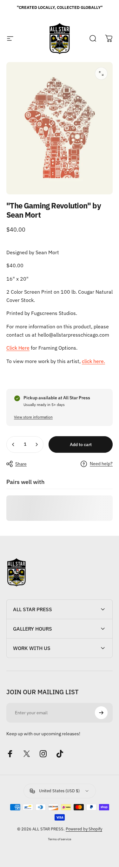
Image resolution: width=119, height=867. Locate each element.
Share (21, 464)
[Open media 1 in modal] (101, 73)
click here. (93, 361)
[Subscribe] (101, 712)
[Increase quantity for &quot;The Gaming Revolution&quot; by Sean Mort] (36, 444)
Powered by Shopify (84, 829)
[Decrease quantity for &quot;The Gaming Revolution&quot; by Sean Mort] (13, 444)
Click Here (18, 348)
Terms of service (59, 839)
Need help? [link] (101, 463)
